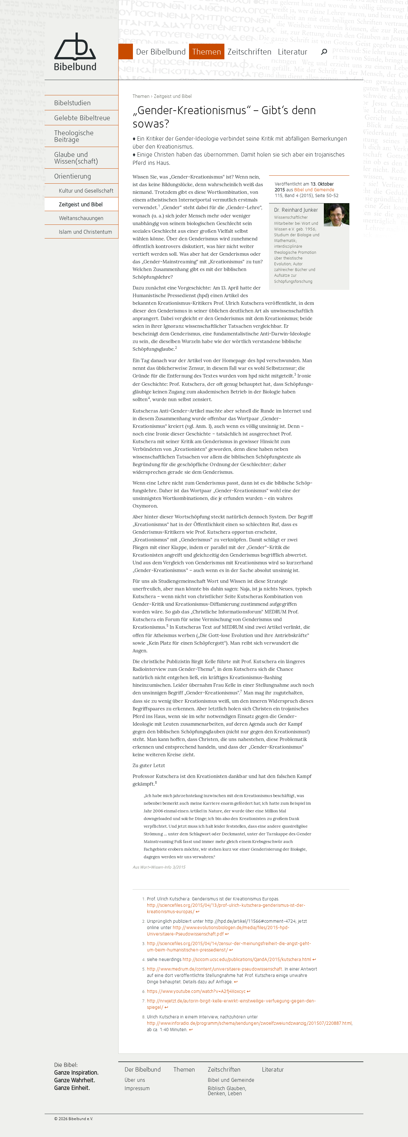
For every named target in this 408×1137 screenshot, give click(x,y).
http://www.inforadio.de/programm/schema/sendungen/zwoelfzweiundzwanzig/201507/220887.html (249, 1023)
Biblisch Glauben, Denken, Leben (227, 1091)
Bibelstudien (72, 103)
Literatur (293, 52)
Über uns (135, 1080)
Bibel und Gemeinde (314, 190)
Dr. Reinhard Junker (296, 210)
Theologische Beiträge (74, 136)
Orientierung (72, 176)
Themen (206, 52)
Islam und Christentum (85, 232)
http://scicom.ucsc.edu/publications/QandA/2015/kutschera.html (247, 959)
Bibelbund (75, 51)
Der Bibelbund (161, 52)
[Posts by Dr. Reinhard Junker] (336, 215)
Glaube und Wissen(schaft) (76, 158)
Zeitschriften (250, 52)
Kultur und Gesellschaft (86, 191)
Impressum (137, 1088)
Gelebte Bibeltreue (82, 118)
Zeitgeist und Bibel (173, 96)
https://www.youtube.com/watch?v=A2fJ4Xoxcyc (196, 991)
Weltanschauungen (81, 218)
